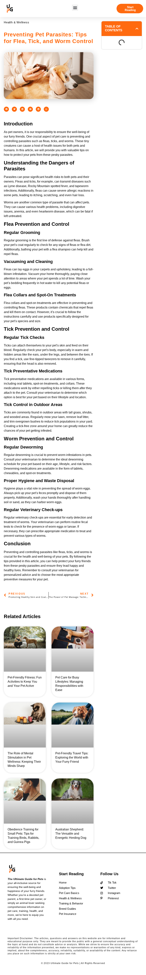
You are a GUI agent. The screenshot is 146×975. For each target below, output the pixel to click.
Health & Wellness (16, 22)
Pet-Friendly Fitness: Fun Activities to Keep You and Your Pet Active (25, 681)
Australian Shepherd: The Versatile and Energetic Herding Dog (70, 833)
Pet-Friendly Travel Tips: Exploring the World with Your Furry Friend (71, 757)
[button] (75, 8)
